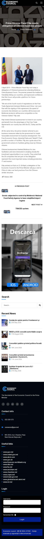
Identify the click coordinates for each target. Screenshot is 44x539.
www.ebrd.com (9, 457)
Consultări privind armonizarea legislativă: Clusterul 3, (21, 356)
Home (14, 29)
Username (6, 499)
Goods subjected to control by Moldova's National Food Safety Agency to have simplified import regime (22, 198)
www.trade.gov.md (10, 477)
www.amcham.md (10, 469)
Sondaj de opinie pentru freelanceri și (24, 320)
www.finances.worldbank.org (14, 462)
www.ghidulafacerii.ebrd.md (14, 479)
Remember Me (8, 515)
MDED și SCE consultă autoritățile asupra (25, 332)
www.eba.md (8, 464)
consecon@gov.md (12, 427)
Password (6, 507)
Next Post (36, 205)
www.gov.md (8, 452)
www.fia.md (7, 467)
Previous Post (22, 186)
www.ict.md (7, 482)
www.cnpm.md (9, 475)
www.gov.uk (7, 460)
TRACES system (22, 209)
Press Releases (26, 29)
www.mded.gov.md (10, 455)
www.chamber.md (10, 472)
